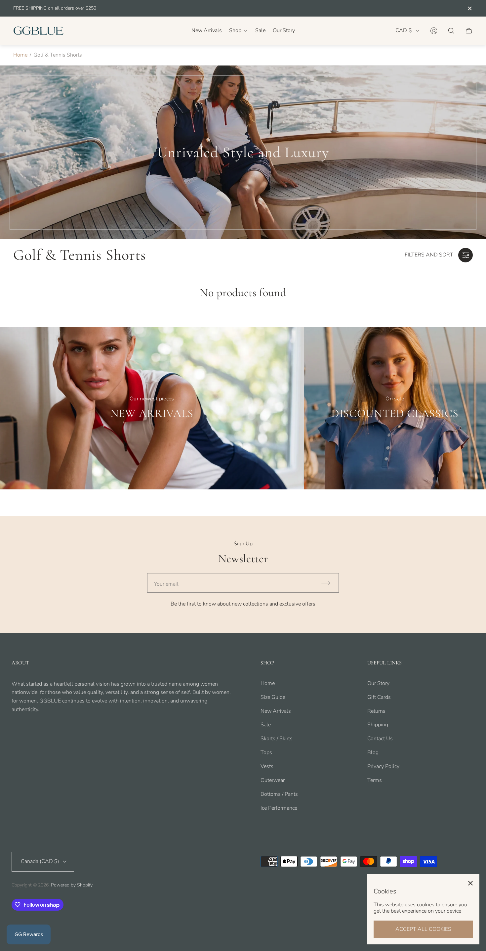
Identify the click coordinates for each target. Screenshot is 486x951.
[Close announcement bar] (469, 8)
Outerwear (273, 780)
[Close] (470, 883)
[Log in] (433, 30)
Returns (376, 711)
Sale (266, 724)
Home (20, 55)
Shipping (377, 724)
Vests (267, 766)
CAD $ (403, 30)
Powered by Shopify (72, 885)
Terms (374, 780)
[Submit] (328, 583)
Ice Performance (279, 808)
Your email (166, 584)
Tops (266, 752)
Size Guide (273, 697)
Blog (373, 752)
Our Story (378, 683)
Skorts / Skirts (277, 738)
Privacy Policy (383, 766)
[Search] (451, 30)
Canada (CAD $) (40, 861)
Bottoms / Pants (279, 794)
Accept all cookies (423, 929)
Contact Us (380, 738)
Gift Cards (379, 697)
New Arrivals (276, 711)
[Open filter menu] (465, 255)
